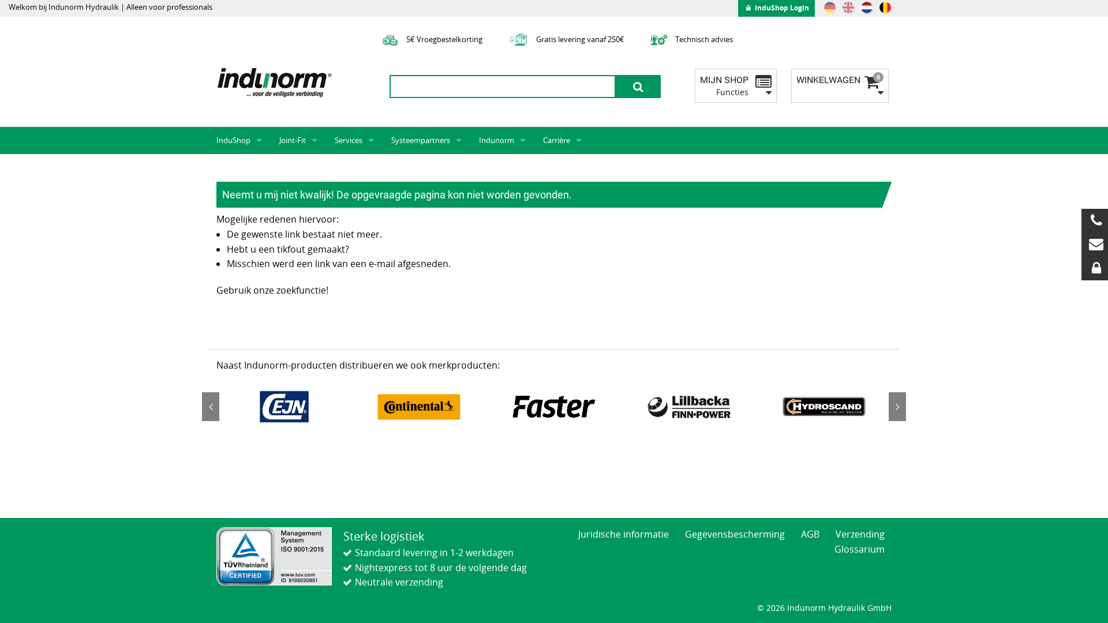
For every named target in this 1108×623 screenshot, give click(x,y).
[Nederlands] (866, 7)
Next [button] (897, 406)
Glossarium (859, 549)
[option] (283, 406)
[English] (848, 7)
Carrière (556, 140)
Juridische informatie (623, 534)
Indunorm (496, 140)
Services (348, 140)
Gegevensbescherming (735, 534)
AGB (810, 534)
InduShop (233, 140)
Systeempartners (420, 140)
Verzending (860, 534)
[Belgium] (885, 7)
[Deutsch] (829, 7)
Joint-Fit (292, 140)
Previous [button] (210, 406)
